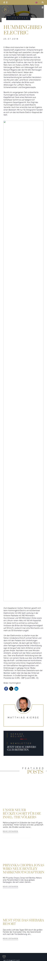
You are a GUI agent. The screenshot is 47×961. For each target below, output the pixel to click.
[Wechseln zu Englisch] (36, 2)
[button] (6, 689)
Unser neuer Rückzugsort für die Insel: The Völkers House (22, 813)
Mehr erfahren (10, 831)
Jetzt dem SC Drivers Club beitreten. (21, 748)
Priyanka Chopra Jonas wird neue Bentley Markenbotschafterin (23, 869)
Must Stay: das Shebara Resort (23, 922)
